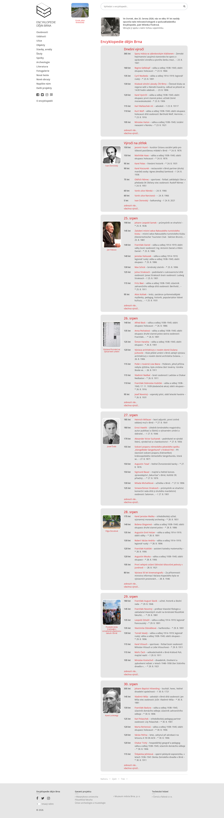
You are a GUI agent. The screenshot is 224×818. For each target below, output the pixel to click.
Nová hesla (42, 75)
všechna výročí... (131, 133)
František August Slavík (146, 600)
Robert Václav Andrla (145, 540)
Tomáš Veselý (141, 633)
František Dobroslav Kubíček (148, 383)
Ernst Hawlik (141, 427)
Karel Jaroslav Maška (144, 516)
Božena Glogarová (143, 524)
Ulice (39, 40)
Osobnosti (42, 32)
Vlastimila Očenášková (145, 628)
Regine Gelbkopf (142, 67)
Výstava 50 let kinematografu (149, 572)
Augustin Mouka (143, 556)
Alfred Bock (140, 322)
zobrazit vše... (130, 130)
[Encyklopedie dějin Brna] (52, 94)
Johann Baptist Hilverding (147, 688)
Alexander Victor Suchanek (147, 438)
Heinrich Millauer (143, 419)
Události (41, 36)
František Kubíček (143, 548)
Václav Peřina (141, 734)
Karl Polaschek (142, 718)
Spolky (40, 57)
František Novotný (143, 608)
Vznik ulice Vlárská (143, 190)
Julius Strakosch (142, 272)
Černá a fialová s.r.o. (162, 796)
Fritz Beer (139, 283)
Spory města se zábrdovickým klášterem (154, 53)
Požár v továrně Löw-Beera (147, 364)
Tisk (123, 778)
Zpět (114, 778)
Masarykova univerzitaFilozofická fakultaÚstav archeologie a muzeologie (90, 799)
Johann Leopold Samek (146, 222)
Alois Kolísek (141, 294)
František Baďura (143, 707)
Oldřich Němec (142, 179)
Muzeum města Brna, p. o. (127, 796)
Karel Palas (140, 163)
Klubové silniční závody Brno (150, 83)
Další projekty (44, 88)
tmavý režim (48, 803)
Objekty (40, 45)
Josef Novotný (141, 394)
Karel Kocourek (142, 168)
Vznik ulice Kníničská (80, 21)
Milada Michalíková (144, 483)
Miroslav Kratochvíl (144, 660)
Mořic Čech (140, 652)
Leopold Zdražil (142, 620)
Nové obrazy (43, 79)
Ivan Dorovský (141, 200)
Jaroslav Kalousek (143, 256)
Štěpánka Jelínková (144, 754)
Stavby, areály (44, 49)
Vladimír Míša (141, 696)
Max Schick (140, 267)
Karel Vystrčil (141, 95)
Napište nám (43, 83)
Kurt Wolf (139, 111)
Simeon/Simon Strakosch (147, 488)
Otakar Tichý (141, 742)
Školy (39, 53)
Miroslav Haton (142, 122)
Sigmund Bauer (142, 472)
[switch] (38, 804)
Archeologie (43, 62)
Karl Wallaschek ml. (144, 106)
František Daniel (142, 244)
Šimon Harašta (142, 341)
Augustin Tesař (142, 463)
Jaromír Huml (141, 147)
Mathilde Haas (142, 155)
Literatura (42, 66)
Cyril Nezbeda (141, 75)
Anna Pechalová (142, 330)
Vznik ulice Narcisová (145, 195)
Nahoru (104, 778)
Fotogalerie (42, 70)
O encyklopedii (44, 100)
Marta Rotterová (143, 726)
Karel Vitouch (141, 644)
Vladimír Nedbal (142, 375)
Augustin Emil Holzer (145, 532)
